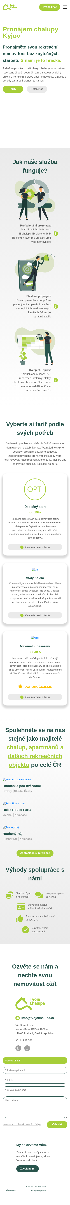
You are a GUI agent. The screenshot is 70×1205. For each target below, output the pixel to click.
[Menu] (65, 7)
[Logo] (10, 7)
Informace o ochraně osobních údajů (22, 1124)
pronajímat (50, 7)
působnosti (23, 1190)
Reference (37, 89)
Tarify (12, 89)
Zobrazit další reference (35, 853)
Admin (6, 1195)
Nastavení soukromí (22, 1195)
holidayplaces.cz (55, 1190)
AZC (36, 1199)
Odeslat (57, 1124)
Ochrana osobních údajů (47, 1195)
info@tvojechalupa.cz (38, 1018)
